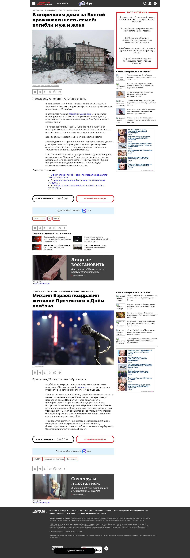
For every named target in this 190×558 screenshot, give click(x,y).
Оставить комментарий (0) (95, 198)
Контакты (71, 513)
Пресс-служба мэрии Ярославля (45, 86)
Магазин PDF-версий (103, 511)
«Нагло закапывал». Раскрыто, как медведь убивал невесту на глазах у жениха (141, 103)
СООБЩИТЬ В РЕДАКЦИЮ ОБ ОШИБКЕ (92, 513)
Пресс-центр (77, 511)
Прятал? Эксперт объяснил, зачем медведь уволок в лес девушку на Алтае (141, 306)
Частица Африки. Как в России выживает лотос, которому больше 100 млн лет (141, 77)
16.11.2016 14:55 (37, 11)
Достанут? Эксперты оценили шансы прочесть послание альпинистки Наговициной (142, 341)
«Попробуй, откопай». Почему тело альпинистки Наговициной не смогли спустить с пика (141, 111)
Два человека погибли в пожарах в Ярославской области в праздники (57, 247)
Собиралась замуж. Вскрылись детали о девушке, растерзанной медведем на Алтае (140, 86)
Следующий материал (75, 551)
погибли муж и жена (80, 114)
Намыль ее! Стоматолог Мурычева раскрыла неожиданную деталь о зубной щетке (141, 323)
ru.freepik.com (38, 367)
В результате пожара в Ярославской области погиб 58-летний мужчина (97, 239)
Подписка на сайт (57, 513)
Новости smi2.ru (41, 283)
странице (82, 387)
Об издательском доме (59, 511)
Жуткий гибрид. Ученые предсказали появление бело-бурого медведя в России (142, 298)
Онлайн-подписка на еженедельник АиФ (131, 511)
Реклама (88, 511)
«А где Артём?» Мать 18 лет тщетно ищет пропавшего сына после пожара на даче (141, 332)
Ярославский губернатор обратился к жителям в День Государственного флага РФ (136, 19)
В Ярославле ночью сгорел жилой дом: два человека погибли (95, 247)
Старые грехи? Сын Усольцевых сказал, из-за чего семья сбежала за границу (141, 120)
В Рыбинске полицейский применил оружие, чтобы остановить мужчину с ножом (137, 50)
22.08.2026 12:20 (38, 291)
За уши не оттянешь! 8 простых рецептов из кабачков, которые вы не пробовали (142, 315)
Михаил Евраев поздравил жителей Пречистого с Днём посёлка (137, 30)
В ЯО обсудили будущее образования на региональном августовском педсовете (137, 40)
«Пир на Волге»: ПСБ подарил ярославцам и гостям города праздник (137, 61)
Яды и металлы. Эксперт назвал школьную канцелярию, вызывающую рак (140, 94)
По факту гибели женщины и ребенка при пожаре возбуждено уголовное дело (57, 239)
